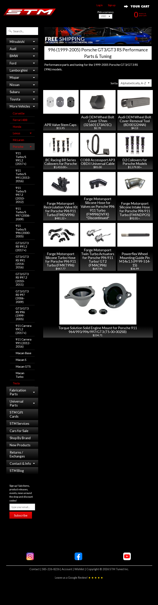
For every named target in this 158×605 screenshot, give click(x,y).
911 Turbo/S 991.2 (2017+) (21, 158)
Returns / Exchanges (17, 454)
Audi (13, 49)
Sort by (114, 83)
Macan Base (23, 353)
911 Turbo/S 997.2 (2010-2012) (21, 195)
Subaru (15, 92)
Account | (68, 569)
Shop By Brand (20, 438)
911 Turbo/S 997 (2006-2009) (23, 214)
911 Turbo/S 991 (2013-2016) (23, 176)
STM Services (19, 423)
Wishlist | (80, 569)
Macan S (21, 359)
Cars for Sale (19, 431)
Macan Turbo (20, 374)
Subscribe (20, 515)
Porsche (18, 146)
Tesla (16, 383)
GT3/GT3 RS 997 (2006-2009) (22, 297)
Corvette (18, 113)
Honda (17, 126)
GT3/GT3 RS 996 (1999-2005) (22, 314)
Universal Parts (16, 403)
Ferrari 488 (20, 120)
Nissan (14, 85)
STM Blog (17, 471)
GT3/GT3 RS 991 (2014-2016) (22, 262)
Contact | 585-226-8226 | (45, 569)
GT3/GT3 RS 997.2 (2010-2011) (22, 279)
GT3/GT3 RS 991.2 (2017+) (22, 246)
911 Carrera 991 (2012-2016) (23, 343)
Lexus (16, 133)
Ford (13, 63)
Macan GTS (23, 366)
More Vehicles (20, 106)
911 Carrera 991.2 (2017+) (23, 329)
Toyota (15, 99)
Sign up (111, 5)
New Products (20, 445)
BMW (14, 56)
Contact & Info (20, 463)
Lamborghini (19, 70)
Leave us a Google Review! (79, 577)
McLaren (18, 140)
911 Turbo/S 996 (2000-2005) (23, 231)
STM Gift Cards (16, 414)
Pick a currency (105, 12)
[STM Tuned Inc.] (29, 12)
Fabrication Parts (18, 392)
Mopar (14, 77)
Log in (100, 5)
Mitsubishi (17, 42)
